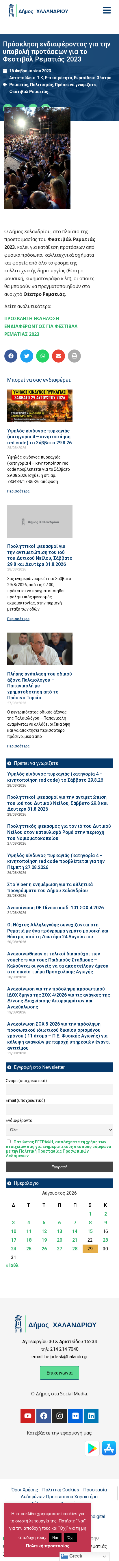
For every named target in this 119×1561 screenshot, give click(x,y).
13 (59, 1231)
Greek (75, 1555)
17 (13, 1240)
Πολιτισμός (41, 84)
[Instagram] (59, 1416)
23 (105, 1240)
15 (90, 1231)
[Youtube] (28, 1416)
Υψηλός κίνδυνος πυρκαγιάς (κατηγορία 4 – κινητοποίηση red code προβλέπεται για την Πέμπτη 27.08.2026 (56, 861)
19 (44, 1240)
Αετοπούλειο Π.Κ (26, 77)
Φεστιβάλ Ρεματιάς (28, 91)
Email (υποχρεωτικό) (25, 1100)
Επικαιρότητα (58, 77)
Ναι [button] (55, 1537)
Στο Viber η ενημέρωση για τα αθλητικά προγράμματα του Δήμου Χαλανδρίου (50, 887)
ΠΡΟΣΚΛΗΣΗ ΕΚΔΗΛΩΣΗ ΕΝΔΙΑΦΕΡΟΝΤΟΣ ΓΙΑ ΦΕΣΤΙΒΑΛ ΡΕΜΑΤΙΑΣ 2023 (40, 326)
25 (28, 1249)
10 (13, 1231)
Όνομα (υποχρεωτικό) (26, 1080)
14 (74, 1231)
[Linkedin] (91, 1416)
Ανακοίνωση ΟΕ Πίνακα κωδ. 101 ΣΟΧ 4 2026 (55, 907)
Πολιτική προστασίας (47, 1545)
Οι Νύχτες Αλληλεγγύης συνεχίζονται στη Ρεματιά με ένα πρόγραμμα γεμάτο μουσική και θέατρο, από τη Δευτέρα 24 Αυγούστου (57, 930)
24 (13, 1249)
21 (74, 1240)
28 (74, 1249)
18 (28, 1240)
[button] (10, 356)
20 (59, 1240)
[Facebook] (43, 1416)
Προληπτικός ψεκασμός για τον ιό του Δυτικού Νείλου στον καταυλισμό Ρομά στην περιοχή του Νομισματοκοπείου (59, 832)
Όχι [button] (70, 1537)
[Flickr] (75, 1416)
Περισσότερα (18, 491)
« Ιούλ (12, 1265)
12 (44, 1231)
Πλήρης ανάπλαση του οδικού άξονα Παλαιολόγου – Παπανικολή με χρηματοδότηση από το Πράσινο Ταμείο (39, 685)
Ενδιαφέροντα (19, 1120)
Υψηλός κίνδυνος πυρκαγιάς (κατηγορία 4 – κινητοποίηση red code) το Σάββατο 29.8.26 (39, 437)
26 (44, 1249)
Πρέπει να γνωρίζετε (75, 84)
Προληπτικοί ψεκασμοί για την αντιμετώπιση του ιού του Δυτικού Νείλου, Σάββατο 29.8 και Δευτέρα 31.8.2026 (39, 555)
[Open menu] (107, 10)
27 (59, 1249)
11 (28, 1231)
